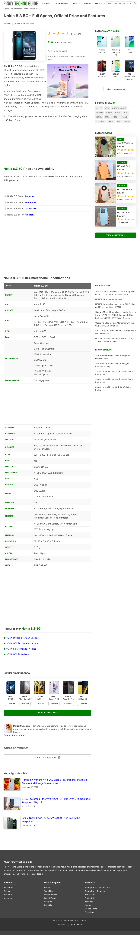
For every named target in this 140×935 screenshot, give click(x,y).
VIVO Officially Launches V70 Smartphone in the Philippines (115, 332)
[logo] (21, 3)
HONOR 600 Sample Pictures (108, 299)
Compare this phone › (47, 713)
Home (6, 9)
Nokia (26, 9)
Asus (107, 108)
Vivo (119, 121)
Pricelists (100, 3)
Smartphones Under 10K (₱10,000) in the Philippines (114, 380)
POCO (115, 117)
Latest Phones (61, 3)
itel (126, 113)
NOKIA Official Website (17, 654)
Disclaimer (89, 912)
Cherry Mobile (119, 108)
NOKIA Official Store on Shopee (22, 637)
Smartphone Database (95, 891)
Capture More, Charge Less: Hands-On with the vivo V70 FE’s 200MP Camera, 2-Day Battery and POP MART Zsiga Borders (115, 315)
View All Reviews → (115, 235)
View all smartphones (115, 89)
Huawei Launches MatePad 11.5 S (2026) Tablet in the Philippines (114, 340)
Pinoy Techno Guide (21, 862)
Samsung (100, 121)
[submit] (135, 3)
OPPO (107, 117)
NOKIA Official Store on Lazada (22, 643)
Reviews (87, 3)
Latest (107, 31)
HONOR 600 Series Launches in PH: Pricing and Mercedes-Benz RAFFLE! (115, 305)
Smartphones (16, 9)
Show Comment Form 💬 (47, 757)
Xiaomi (127, 121)
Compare (11, 704)
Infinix (118, 113)
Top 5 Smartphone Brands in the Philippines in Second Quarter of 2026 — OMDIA (115, 293)
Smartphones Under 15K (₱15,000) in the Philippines (114, 373)
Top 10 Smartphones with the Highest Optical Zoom (112, 357)
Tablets (76, 3)
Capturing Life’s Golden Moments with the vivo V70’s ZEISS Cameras (114, 324)
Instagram (21, 735)
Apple (99, 108)
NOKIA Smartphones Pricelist (21, 648)
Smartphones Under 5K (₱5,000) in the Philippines (113, 388)
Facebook (8, 735)
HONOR (99, 113)
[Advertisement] (47, 145)
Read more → (43, 874)
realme (123, 117)
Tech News (45, 3)
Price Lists (49, 905)
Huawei (109, 113)
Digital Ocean (76, 924)
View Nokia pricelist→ (58, 51)
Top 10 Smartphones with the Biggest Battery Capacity (112, 365)
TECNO (111, 121)
